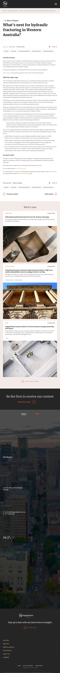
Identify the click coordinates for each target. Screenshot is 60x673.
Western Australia (36, 51)
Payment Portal (38, 665)
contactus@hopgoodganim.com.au (15, 512)
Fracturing (13, 51)
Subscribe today (24, 402)
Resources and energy (24, 51)
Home (4, 10)
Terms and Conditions (28, 665)
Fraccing (6, 51)
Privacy (19, 665)
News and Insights (13, 10)
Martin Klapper (13, 20)
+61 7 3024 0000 (10, 514)
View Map (20, 591)
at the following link (21, 168)
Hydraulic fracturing (48, 51)
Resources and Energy (23, 173)
